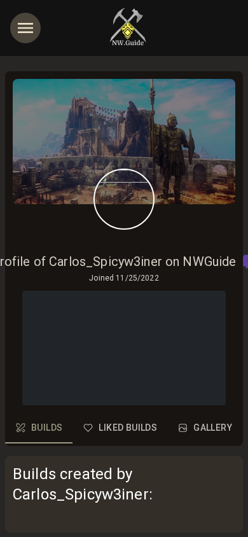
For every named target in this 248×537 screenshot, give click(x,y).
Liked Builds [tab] (128, 427)
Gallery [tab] (212, 427)
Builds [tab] (46, 427)
